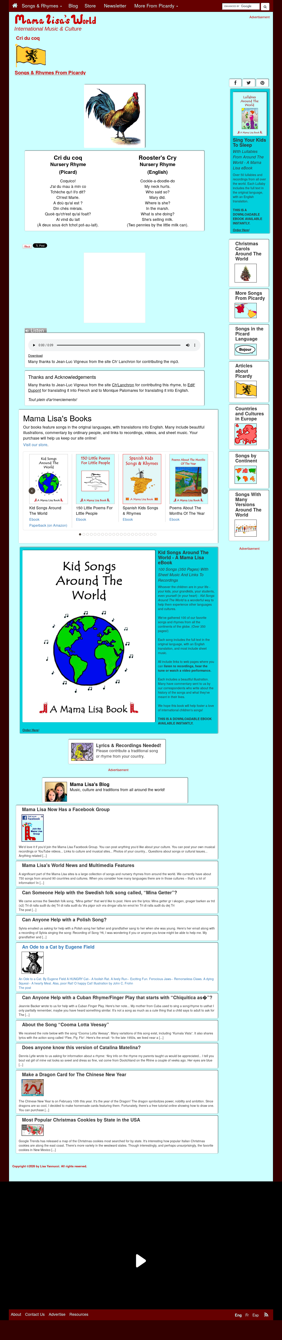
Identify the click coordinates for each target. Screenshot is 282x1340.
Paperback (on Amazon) (48, 525)
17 (140, 534)
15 (133, 534)
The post (25, 987)
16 (136, 534)
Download (35, 355)
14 (129, 534)
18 (144, 534)
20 (151, 534)
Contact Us (35, 1314)
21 (155, 534)
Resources (78, 1314)
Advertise (57, 1314)
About (16, 1314)
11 (118, 534)
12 (121, 534)
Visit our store (35, 444)
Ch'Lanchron (123, 384)
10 (114, 534)
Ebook (34, 519)
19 (148, 534)
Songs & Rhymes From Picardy (50, 72)
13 (125, 534)
